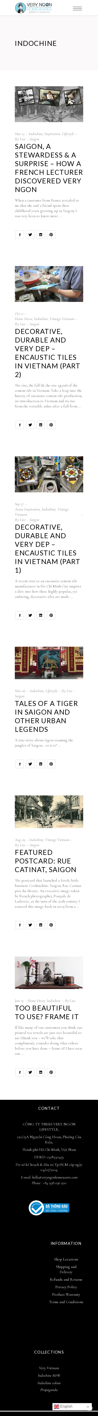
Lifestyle (68, 133)
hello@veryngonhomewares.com (54, 1177)
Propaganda (49, 1389)
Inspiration (52, 133)
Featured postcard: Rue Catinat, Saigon (46, 860)
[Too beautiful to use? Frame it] (49, 973)
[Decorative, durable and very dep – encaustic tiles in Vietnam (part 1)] (49, 474)
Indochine (36, 133)
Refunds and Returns (66, 1279)
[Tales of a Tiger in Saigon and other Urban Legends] (49, 663)
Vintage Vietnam (62, 318)
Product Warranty (66, 1294)
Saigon (34, 138)
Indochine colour (49, 1382)
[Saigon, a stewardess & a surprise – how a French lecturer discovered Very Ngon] (49, 104)
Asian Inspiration (27, 509)
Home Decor (23, 318)
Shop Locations (66, 1259)
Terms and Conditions (66, 1302)
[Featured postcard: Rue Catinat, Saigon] (49, 811)
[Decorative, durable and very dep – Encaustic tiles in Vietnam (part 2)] (49, 284)
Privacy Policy (66, 1287)
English (65, 1406)
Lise (23, 138)
